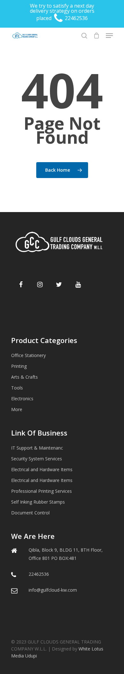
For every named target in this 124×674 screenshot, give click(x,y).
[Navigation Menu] (109, 35)
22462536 (76, 18)
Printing (19, 366)
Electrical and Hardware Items (41, 469)
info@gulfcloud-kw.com (53, 590)
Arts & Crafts (24, 377)
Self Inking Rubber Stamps (38, 502)
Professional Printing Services (41, 491)
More (16, 409)
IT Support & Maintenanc (37, 448)
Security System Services (36, 459)
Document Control (30, 513)
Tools (17, 388)
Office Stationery (28, 355)
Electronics (22, 398)
